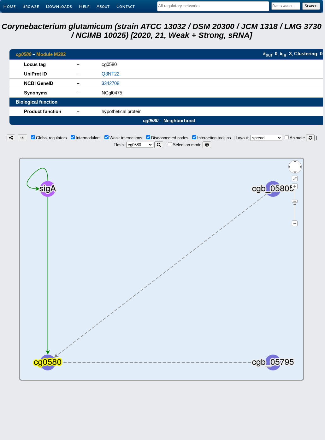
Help (84, 6)
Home (9, 6)
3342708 (110, 83)
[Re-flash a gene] (158, 145)
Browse (30, 6)
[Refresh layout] (310, 138)
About (103, 6)
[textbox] (213, 6)
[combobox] (213, 6)
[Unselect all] (207, 145)
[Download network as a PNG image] (11, 138)
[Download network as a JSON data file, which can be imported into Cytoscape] (22, 138)
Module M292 (51, 54)
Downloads (59, 6)
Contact (125, 6)
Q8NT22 (110, 73)
